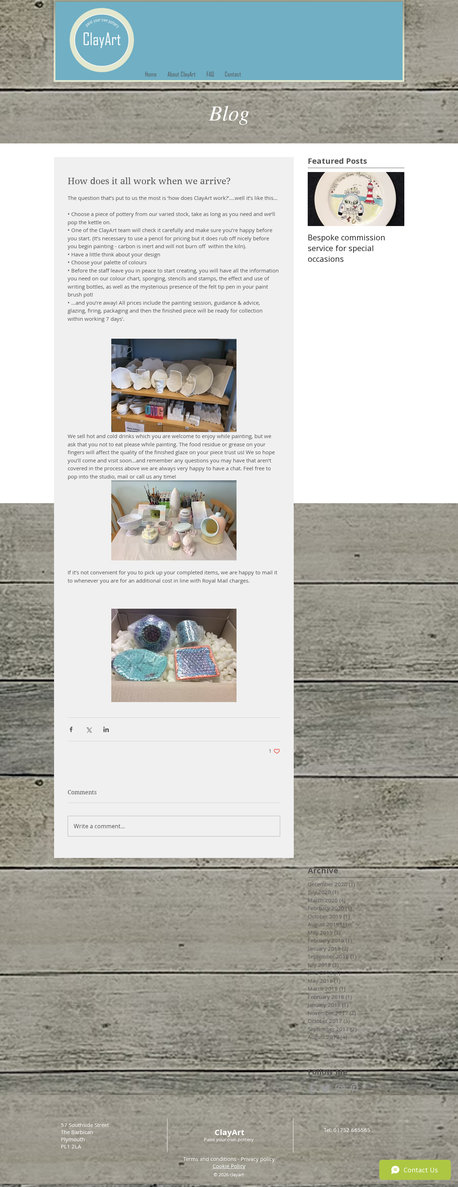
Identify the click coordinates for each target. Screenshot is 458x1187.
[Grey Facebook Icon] (311, 1088)
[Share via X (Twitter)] (88, 729)
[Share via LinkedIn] (106, 729)
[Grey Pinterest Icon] (354, 1088)
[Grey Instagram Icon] (340, 1088)
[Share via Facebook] (71, 729)
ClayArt (229, 1132)
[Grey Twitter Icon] (326, 1088)
